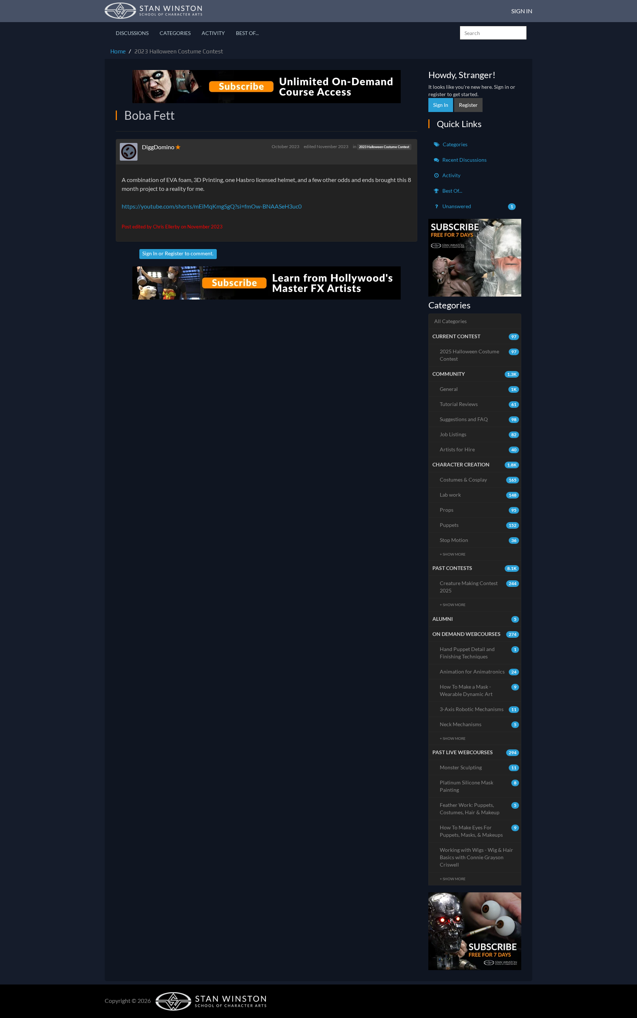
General (478, 389)
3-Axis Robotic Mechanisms (478, 709)
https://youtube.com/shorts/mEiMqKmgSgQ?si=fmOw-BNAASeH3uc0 (212, 206)
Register (174, 253)
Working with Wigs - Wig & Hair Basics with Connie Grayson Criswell (476, 857)
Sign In (521, 10)
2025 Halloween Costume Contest (478, 355)
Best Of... (247, 33)
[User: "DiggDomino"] (131, 152)
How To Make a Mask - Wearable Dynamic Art (478, 690)
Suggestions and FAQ (478, 419)
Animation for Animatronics (478, 671)
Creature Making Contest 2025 (478, 587)
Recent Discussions (464, 160)
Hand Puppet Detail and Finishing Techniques (478, 653)
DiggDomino (158, 146)
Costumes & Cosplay (478, 479)
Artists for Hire (478, 449)
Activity (213, 33)
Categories (175, 33)
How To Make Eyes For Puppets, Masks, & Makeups (478, 831)
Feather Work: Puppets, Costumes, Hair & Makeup (478, 808)
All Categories (450, 321)
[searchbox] (493, 33)
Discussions (132, 33)
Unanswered (477, 206)
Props (478, 510)
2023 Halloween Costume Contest (384, 147)
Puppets (478, 525)
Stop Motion (478, 540)
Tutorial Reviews (478, 404)
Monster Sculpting (478, 767)
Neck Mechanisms (478, 724)
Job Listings (478, 434)
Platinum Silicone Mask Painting (478, 786)
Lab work (478, 494)
